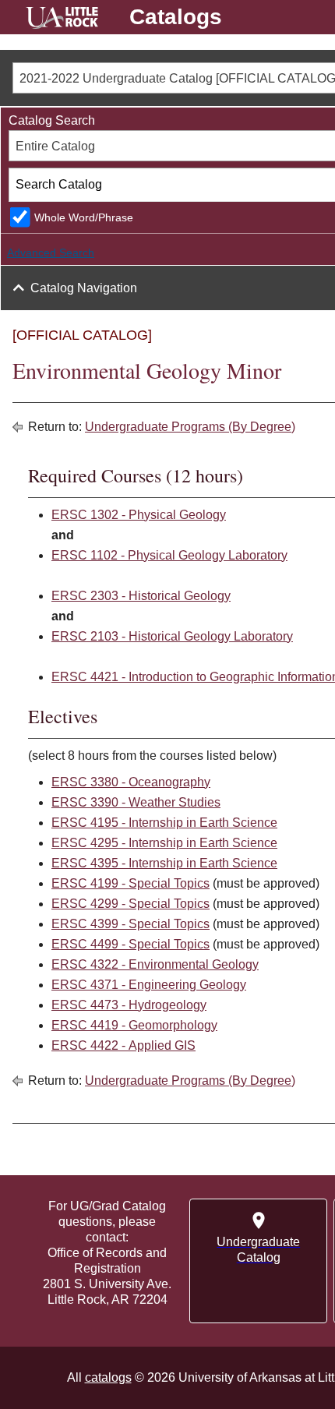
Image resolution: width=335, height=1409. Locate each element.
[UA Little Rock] (62, 20)
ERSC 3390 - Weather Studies (135, 802)
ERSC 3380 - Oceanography (130, 782)
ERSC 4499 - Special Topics (130, 944)
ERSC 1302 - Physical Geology (138, 514)
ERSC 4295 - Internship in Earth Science (164, 842)
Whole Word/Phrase (83, 217)
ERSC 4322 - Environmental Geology (155, 964)
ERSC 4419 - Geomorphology (134, 1025)
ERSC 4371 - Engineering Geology (148, 984)
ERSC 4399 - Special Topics (130, 924)
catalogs (108, 1377)
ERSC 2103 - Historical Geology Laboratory (172, 636)
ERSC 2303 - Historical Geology (141, 595)
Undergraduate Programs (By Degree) (190, 426)
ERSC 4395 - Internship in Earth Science (164, 863)
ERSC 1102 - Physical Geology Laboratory (169, 555)
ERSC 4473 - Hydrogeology (128, 1005)
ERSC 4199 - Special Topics (130, 883)
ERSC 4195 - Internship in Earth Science (164, 822)
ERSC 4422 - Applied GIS (123, 1045)
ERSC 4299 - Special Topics (130, 903)
